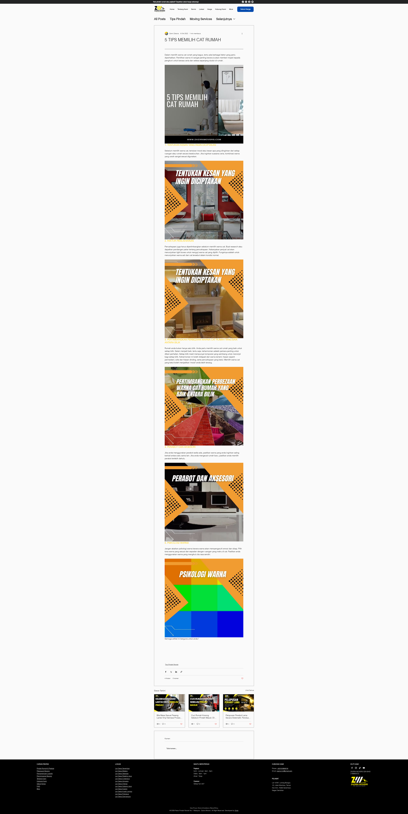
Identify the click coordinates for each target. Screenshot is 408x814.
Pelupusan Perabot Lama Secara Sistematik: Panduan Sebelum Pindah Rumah (238, 716)
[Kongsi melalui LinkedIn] (176, 672)
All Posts (160, 19)
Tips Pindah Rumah (171, 664)
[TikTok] (243, 2)
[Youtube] (252, 2)
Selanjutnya (224, 19)
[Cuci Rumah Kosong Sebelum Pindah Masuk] (204, 703)
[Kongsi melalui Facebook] (166, 672)
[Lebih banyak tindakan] (242, 33)
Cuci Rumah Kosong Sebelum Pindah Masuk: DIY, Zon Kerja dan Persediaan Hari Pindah (203, 716)
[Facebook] (249, 2)
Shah (236, 810)
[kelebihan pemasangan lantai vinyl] (169, 703)
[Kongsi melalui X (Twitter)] (171, 672)
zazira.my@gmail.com (284, 771)
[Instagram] (246, 2)
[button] (194, 9)
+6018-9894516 (282, 768)
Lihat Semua (249, 690)
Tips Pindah (178, 19)
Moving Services (201, 19)
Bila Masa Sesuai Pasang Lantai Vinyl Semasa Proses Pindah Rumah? (168, 716)
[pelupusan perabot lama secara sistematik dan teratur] (238, 703)
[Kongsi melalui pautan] (181, 672)
